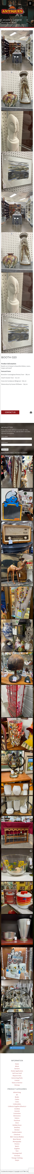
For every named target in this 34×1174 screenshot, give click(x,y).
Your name (4, 437)
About (17, 1066)
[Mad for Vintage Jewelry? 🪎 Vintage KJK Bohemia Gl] (17, 603)
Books (17, 1097)
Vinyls (17, 1160)
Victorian (17, 1156)
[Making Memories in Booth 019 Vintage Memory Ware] (17, 734)
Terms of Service (17, 1083)
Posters (17, 1144)
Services (17, 1069)
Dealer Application (17, 1071)
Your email (4, 443)
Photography (17, 1142)
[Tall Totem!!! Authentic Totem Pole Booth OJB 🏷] (17, 1029)
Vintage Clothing (17, 1158)
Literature (17, 1135)
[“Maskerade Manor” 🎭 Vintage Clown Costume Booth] (17, 471)
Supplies (17, 1149)
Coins (17, 1102)
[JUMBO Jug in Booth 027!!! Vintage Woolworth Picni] (17, 898)
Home (17, 1064)
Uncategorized (17, 1153)
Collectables (17, 1104)
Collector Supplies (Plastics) (17, 1106)
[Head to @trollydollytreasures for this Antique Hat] (17, 668)
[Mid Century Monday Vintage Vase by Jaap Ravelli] (17, 635)
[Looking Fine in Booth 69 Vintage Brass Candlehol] (17, 767)
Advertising (17, 1092)
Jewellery (17, 1128)
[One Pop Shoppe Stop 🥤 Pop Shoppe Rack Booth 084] (17, 701)
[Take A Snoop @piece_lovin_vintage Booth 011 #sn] (17, 963)
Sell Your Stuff (17, 1073)
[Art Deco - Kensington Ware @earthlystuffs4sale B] (17, 930)
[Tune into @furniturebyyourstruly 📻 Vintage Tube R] (17, 537)
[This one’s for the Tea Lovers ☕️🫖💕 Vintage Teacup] (17, 832)
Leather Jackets (17, 1132)
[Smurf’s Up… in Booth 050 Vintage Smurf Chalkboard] (17, 504)
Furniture (17, 1120)
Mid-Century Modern (17, 1137)
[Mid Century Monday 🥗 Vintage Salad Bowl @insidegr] (17, 865)
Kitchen (17, 1130)
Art (17, 1095)
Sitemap (17, 1085)
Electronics (17, 1116)
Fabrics (17, 1118)
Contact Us (10, 412)
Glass (17, 1123)
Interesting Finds (17, 1078)
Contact (17, 1080)
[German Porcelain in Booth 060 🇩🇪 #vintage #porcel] (17, 799)
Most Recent (17, 1139)
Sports (17, 1146)
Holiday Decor (17, 1125)
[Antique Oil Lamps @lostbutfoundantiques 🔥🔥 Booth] (17, 996)
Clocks (17, 1099)
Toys (17, 1151)
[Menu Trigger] (30, 3)
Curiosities (17, 1113)
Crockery (17, 1109)
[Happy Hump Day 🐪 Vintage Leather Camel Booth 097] (17, 570)
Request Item (17, 1076)
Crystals (17, 1111)
